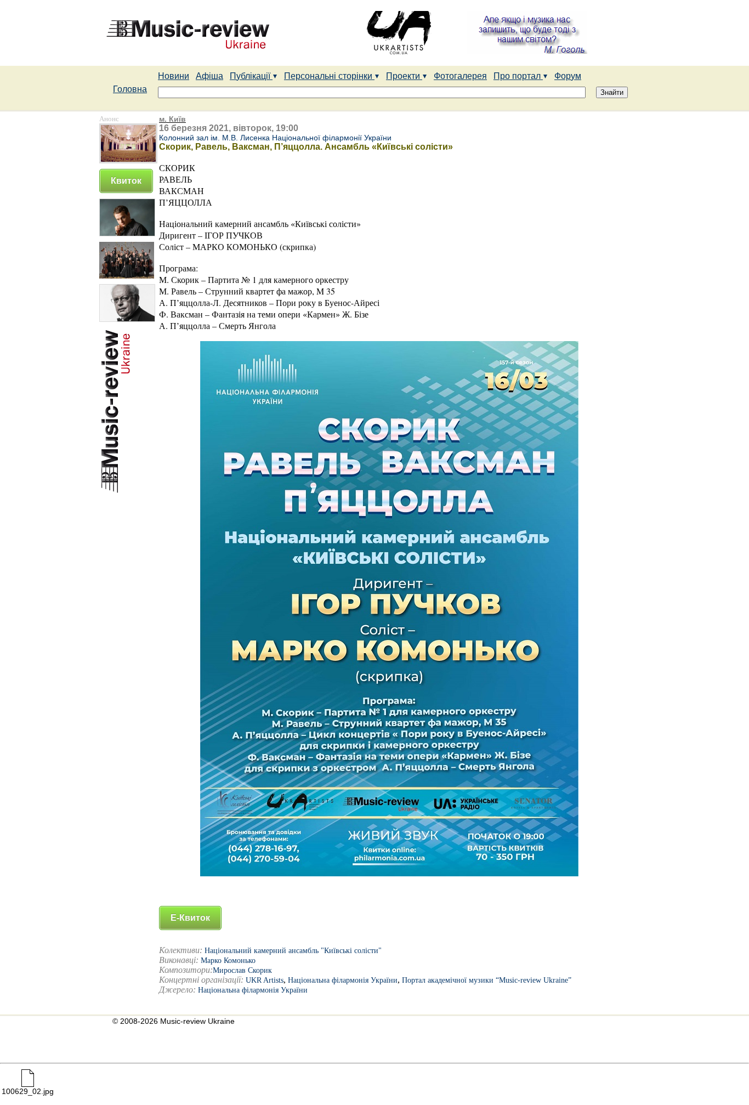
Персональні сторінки (329, 76)
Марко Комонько (228, 960)
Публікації (251, 76)
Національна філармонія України (343, 980)
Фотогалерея (460, 76)
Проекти (404, 76)
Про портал (518, 76)
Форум (567, 76)
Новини (173, 76)
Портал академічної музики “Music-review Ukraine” (486, 980)
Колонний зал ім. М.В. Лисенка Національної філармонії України (275, 137)
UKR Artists (264, 980)
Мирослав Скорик (242, 970)
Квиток (126, 180)
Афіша (209, 76)
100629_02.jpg (28, 1091)
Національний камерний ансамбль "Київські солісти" (293, 951)
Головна (130, 89)
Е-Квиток (190, 917)
